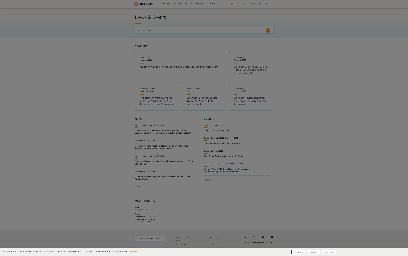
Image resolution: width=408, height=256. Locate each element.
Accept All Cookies (328, 252)
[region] (204, 252)
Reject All (313, 252)
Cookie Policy (133, 252)
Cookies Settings (298, 252)
